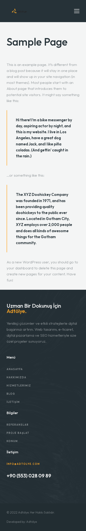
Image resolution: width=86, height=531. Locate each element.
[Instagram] (25, 489)
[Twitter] (20, 489)
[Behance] (8, 489)
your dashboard (20, 268)
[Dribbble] (14, 489)
